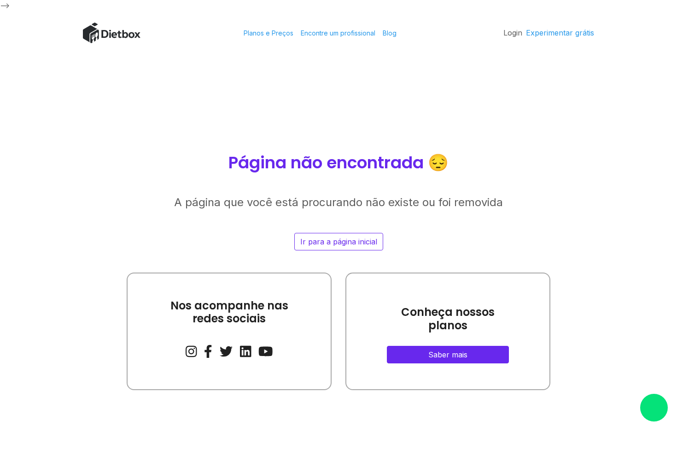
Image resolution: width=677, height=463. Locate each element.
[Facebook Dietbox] (208, 350)
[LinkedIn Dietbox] (245, 350)
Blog (390, 33)
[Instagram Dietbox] (191, 350)
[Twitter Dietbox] (226, 350)
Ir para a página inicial (338, 241)
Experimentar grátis (560, 32)
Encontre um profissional (338, 33)
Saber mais (447, 354)
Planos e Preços (268, 33)
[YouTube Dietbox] (266, 350)
